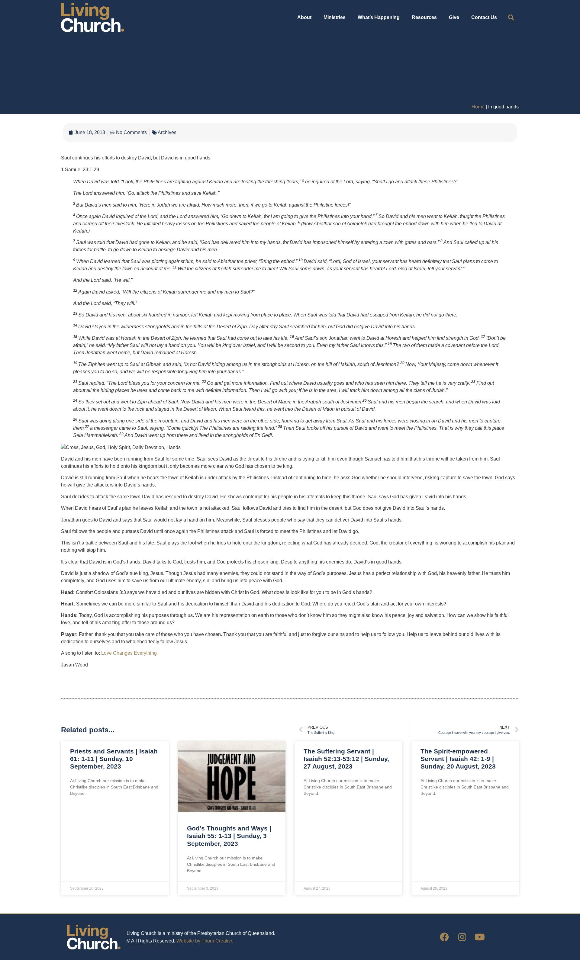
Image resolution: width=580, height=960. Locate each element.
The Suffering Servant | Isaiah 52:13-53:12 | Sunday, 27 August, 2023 (346, 759)
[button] (511, 18)
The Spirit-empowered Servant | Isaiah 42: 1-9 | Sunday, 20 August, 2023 (458, 759)
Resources (424, 17)
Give (454, 17)
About (304, 17)
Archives (167, 132)
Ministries (335, 17)
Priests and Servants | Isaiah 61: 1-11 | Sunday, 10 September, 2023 (114, 759)
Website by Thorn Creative (205, 940)
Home (478, 106)
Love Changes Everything (129, 653)
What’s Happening (379, 17)
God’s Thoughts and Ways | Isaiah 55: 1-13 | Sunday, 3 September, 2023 (229, 836)
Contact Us (484, 17)
